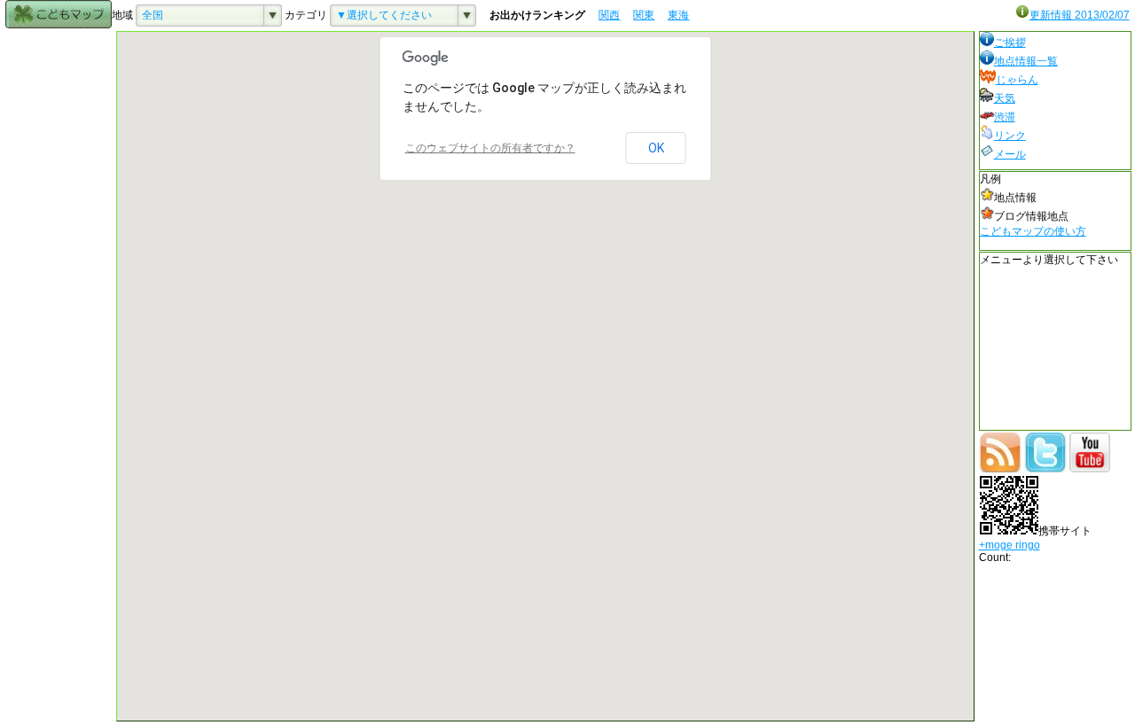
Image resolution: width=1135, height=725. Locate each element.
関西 (609, 15)
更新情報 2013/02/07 (1079, 15)
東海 (678, 15)
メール (1010, 154)
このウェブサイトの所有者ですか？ (490, 148)
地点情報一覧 (1026, 61)
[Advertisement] (58, 297)
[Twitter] (1045, 469)
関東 (643, 15)
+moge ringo (1009, 545)
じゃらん (1017, 80)
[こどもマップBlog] (1000, 469)
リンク (1010, 135)
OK (656, 148)
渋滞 (1004, 117)
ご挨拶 (1010, 42)
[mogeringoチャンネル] (1089, 469)
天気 (1004, 98)
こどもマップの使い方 (1033, 231)
